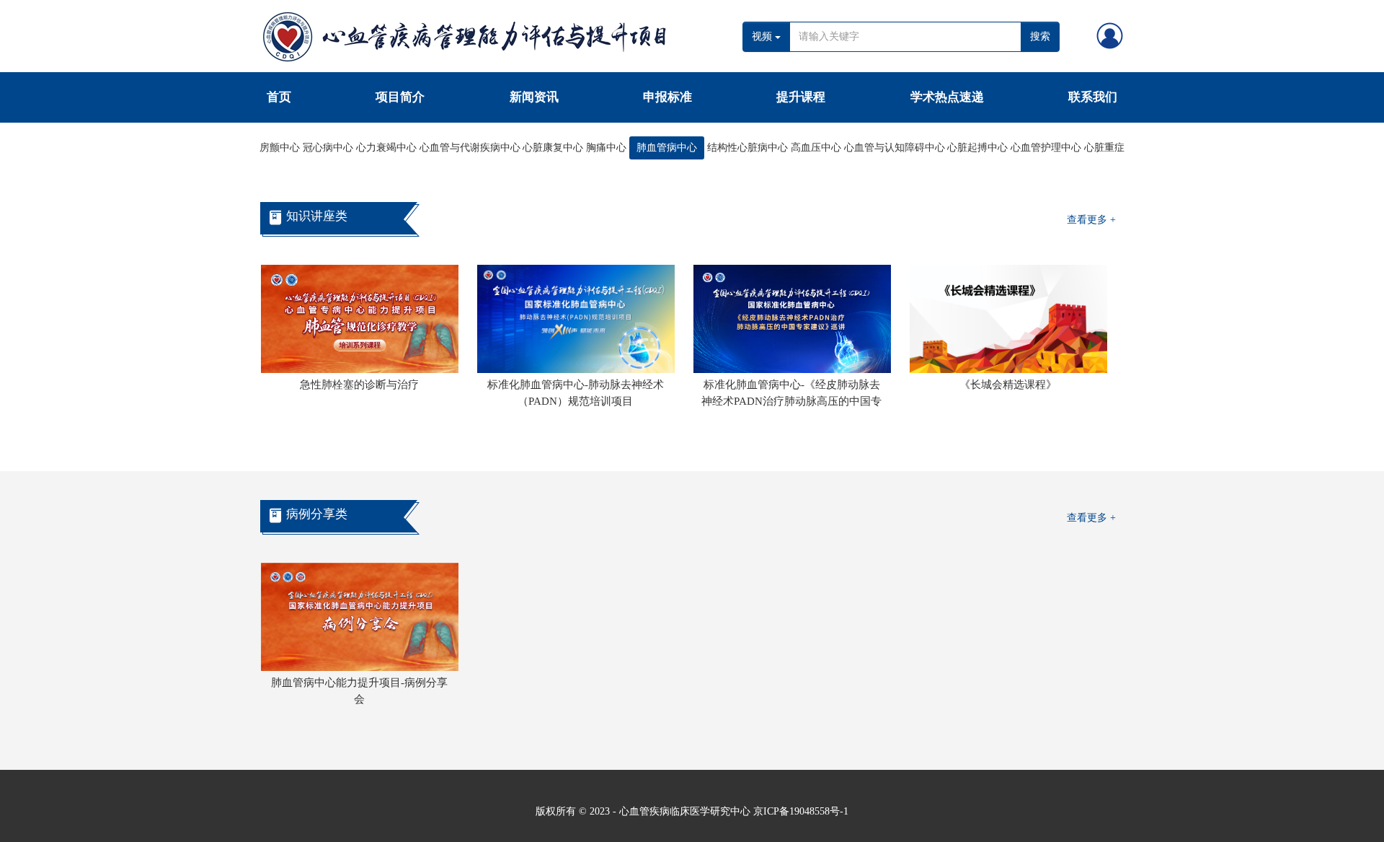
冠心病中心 (328, 147)
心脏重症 (1104, 147)
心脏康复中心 (553, 147)
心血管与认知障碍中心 (894, 147)
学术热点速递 (947, 97)
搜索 (1040, 36)
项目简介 (400, 97)
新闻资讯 (534, 97)
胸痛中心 (606, 147)
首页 (279, 97)
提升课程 (800, 97)
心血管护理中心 (1046, 147)
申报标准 (667, 97)
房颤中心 (280, 147)
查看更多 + (1091, 219)
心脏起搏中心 (977, 147)
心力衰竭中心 (386, 147)
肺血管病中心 (666, 147)
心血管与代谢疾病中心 (470, 147)
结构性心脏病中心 (747, 147)
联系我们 (1092, 97)
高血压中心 (816, 147)
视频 (763, 36)
